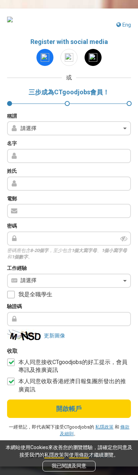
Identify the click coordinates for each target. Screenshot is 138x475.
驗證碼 (14, 306)
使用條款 (79, 455)
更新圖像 (54, 335)
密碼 (12, 226)
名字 (12, 143)
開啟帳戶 (69, 408)
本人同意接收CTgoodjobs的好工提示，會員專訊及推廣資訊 (72, 366)
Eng (126, 25)
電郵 (12, 198)
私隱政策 (54, 455)
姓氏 (12, 171)
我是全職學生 (35, 294)
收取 (12, 351)
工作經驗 (17, 268)
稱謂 (12, 116)
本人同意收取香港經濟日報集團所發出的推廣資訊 (72, 385)
